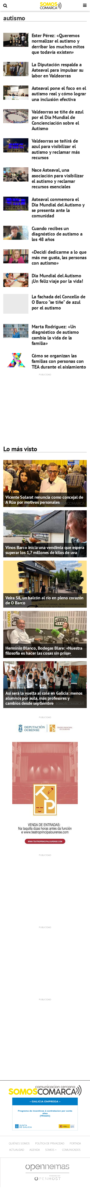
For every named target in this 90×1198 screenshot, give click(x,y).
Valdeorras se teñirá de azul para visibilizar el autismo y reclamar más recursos (56, 149)
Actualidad (16, 1150)
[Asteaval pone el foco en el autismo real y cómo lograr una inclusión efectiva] (15, 93)
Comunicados (71, 1150)
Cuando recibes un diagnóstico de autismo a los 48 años (57, 234)
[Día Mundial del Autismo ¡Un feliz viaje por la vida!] (15, 280)
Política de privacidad (49, 1143)
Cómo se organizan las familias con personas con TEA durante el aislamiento (59, 361)
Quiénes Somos (19, 1143)
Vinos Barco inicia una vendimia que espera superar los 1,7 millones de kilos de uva (44, 550)
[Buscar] (5, 5)
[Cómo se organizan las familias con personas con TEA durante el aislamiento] (15, 360)
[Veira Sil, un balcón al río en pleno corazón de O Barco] (45, 583)
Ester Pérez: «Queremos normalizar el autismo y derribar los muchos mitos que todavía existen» (58, 43)
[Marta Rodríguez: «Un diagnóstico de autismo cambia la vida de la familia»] (15, 331)
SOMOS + (51, 1150)
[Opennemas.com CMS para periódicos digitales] (47, 1172)
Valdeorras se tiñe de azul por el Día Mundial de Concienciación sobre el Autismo (57, 120)
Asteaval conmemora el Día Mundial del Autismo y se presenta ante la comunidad (58, 207)
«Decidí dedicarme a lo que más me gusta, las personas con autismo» (59, 257)
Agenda (34, 1150)
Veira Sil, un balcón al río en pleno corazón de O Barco (44, 600)
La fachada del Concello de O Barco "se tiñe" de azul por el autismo (58, 302)
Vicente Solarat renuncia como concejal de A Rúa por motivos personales (44, 499)
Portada (75, 1143)
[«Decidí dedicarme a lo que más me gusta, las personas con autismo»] (15, 256)
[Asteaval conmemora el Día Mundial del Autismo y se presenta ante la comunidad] (15, 204)
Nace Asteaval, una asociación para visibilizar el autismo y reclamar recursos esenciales (58, 178)
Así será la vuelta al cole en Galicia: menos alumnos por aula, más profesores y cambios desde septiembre (43, 698)
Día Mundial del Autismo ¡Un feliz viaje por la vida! (57, 278)
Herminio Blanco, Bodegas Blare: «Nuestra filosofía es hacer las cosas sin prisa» (43, 650)
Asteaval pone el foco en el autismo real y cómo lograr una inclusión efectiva (59, 93)
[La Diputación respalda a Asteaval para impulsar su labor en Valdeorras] (15, 69)
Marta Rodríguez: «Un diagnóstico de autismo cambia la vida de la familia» (55, 335)
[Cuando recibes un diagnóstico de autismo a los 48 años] (15, 233)
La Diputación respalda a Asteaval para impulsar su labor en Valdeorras (58, 70)
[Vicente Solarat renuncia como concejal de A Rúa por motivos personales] (45, 483)
